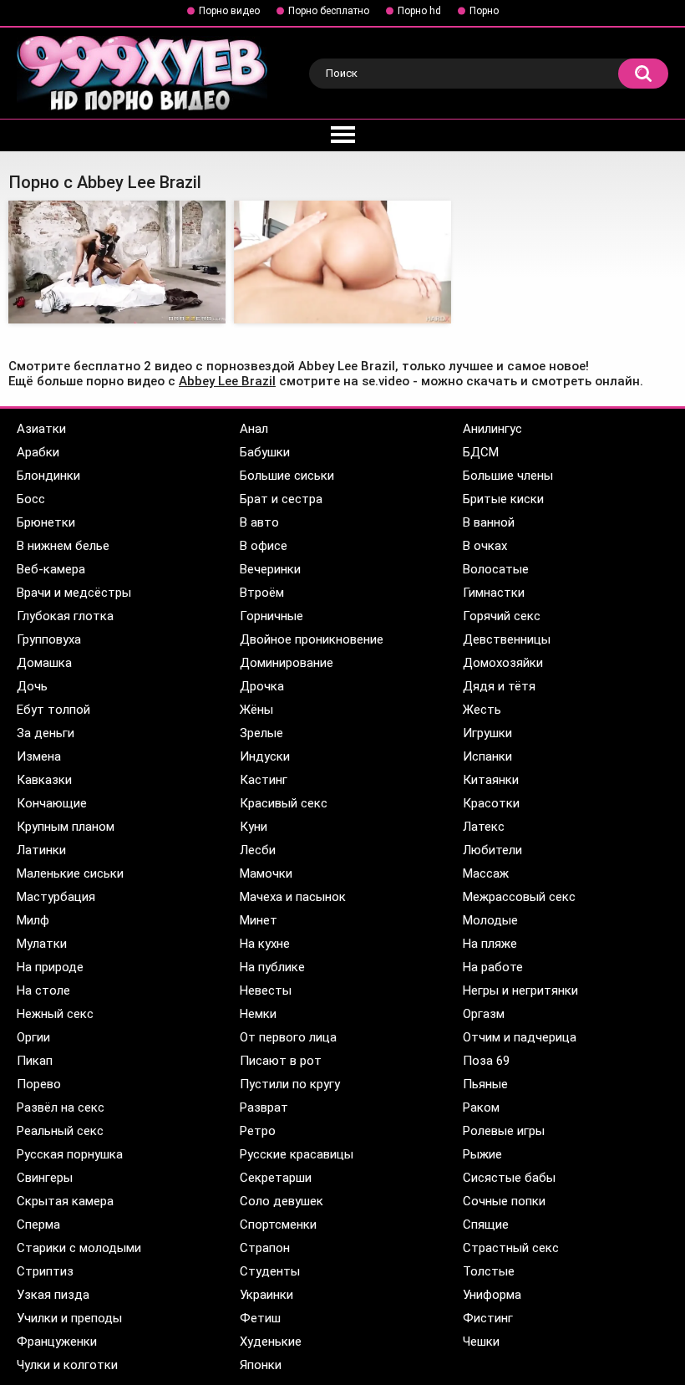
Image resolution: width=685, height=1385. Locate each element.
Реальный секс (60, 1130)
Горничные (271, 616)
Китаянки (491, 779)
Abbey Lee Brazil (227, 381)
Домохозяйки (503, 662)
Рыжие (482, 1154)
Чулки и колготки (67, 1364)
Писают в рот (281, 1060)
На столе (43, 990)
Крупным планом (65, 826)
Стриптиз (45, 1271)
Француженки (57, 1341)
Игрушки (487, 733)
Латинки (41, 850)
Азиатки (41, 428)
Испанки (487, 756)
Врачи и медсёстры (74, 592)
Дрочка (262, 686)
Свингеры (45, 1177)
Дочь (32, 686)
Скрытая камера (65, 1201)
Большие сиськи (287, 475)
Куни (253, 826)
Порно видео (229, 11)
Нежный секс (55, 1013)
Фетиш (260, 1318)
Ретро (258, 1130)
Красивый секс (283, 803)
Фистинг (488, 1318)
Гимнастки (494, 592)
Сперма (38, 1224)
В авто (259, 522)
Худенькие (271, 1341)
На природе (50, 967)
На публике (272, 967)
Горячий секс (501, 616)
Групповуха (49, 639)
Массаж (486, 873)
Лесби (258, 850)
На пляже (490, 943)
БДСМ (481, 452)
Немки (258, 1013)
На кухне (265, 943)
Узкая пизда (53, 1294)
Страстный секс (511, 1247)
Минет (258, 920)
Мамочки (266, 873)
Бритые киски (503, 499)
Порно (484, 11)
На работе (493, 967)
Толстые (489, 1271)
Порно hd (419, 11)
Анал (254, 428)
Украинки (266, 1294)
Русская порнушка (70, 1154)
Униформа (492, 1294)
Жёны (256, 709)
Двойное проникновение (311, 639)
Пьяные (485, 1084)
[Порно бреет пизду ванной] (342, 262)
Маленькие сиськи (70, 873)
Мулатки (42, 943)
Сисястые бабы (509, 1177)
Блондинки (48, 475)
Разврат (264, 1107)
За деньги (45, 733)
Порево (39, 1084)
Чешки (481, 1341)
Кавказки (44, 779)
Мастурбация (56, 896)
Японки (261, 1364)
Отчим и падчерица (519, 1037)
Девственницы (507, 639)
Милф (33, 920)
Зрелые (261, 733)
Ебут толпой (53, 709)
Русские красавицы (296, 1154)
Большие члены (508, 475)
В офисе (263, 545)
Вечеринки (270, 569)
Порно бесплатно (328, 11)
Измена (39, 756)
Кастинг (263, 779)
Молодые (490, 920)
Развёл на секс (60, 1107)
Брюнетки (46, 522)
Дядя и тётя (499, 686)
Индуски (265, 756)
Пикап (35, 1060)
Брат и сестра (281, 499)
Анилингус (492, 428)
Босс (31, 499)
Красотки (491, 803)
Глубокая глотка (65, 616)
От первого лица (288, 1037)
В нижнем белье (63, 545)
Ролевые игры (504, 1130)
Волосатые (496, 569)
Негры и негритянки (520, 990)
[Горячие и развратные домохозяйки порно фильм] (117, 262)
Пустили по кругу (290, 1084)
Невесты (266, 990)
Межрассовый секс (519, 896)
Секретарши (276, 1177)
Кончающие (52, 803)
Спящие (486, 1224)
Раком (481, 1107)
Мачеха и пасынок (293, 896)
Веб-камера (51, 569)
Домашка (44, 662)
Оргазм (484, 1013)
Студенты (270, 1271)
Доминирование (286, 662)
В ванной (489, 522)
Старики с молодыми (79, 1247)
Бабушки (265, 452)
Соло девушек (281, 1201)
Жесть (482, 709)
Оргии (33, 1037)
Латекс (484, 826)
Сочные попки (504, 1201)
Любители (492, 850)
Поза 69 (486, 1060)
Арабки (38, 452)
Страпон (265, 1247)
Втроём (262, 592)
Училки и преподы (69, 1318)
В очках (485, 545)
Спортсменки (278, 1224)
